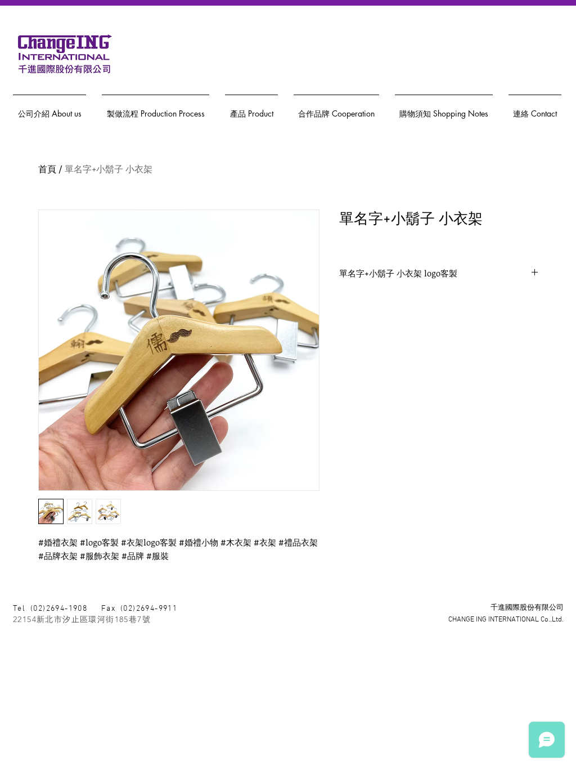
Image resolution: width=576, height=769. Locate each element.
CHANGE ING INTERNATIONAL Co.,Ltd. (506, 619)
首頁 (47, 169)
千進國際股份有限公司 (527, 607)
